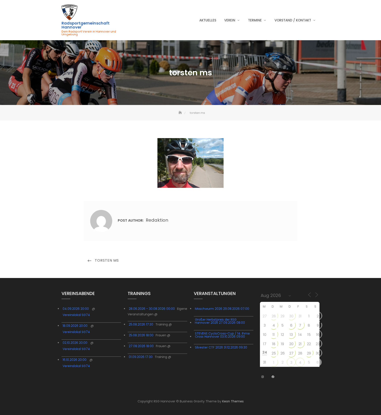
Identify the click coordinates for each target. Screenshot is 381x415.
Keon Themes (233, 401)
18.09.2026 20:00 (75, 326)
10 (264, 334)
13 (291, 334)
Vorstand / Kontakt (293, 20)
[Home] (180, 113)
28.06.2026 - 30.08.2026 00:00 (152, 308)
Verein (229, 20)
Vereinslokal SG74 (76, 315)
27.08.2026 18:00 (141, 346)
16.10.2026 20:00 (74, 360)
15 (309, 334)
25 (274, 353)
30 (291, 316)
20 (291, 343)
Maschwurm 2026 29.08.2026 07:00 (222, 308)
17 (264, 343)
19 (282, 343)
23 (318, 343)
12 (282, 334)
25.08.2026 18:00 (141, 335)
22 (309, 343)
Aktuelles (207, 20)
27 (265, 316)
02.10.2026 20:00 (75, 343)
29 (282, 316)
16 (317, 334)
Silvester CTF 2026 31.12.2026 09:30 (221, 347)
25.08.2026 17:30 (141, 324)
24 (264, 352)
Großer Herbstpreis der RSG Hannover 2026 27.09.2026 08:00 (220, 321)
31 (300, 316)
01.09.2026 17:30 (141, 357)
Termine (255, 20)
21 (300, 343)
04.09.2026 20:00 (76, 308)
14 (300, 334)
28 (274, 316)
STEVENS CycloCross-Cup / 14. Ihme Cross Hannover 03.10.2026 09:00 (222, 335)
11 (274, 334)
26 (282, 353)
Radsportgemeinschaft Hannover (86, 25)
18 (273, 343)
